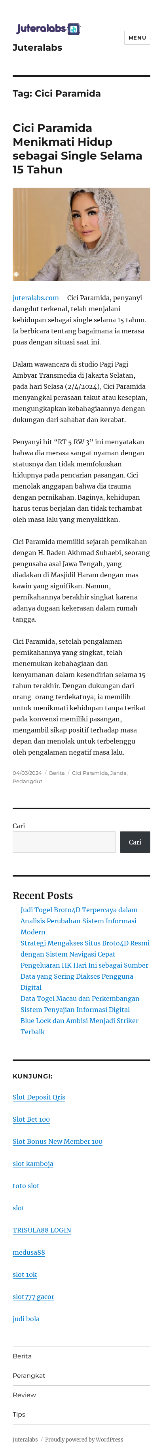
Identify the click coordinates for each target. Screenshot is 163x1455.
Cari (19, 826)
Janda (118, 773)
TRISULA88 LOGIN (42, 1230)
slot (19, 1208)
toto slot (26, 1186)
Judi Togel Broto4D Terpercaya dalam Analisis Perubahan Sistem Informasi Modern (79, 921)
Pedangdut (27, 781)
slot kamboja (33, 1164)
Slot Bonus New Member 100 (57, 1141)
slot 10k (25, 1274)
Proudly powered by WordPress (84, 1439)
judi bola (26, 1319)
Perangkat (29, 1375)
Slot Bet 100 (31, 1119)
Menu (137, 37)
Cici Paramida (90, 773)
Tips (19, 1414)
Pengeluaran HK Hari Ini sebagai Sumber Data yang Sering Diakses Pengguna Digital (84, 976)
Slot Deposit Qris (39, 1097)
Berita (57, 773)
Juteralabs (37, 47)
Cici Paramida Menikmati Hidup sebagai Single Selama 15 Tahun (77, 148)
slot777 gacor (33, 1297)
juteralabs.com (36, 298)
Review (24, 1395)
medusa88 (29, 1252)
